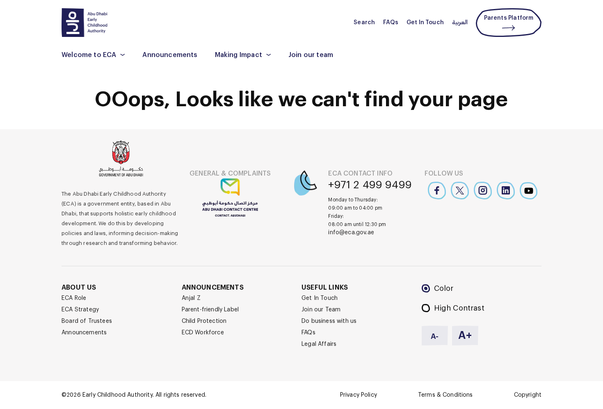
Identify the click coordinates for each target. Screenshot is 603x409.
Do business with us (329, 321)
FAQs (390, 22)
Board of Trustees (87, 321)
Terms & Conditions (445, 395)
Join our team (310, 55)
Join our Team (321, 310)
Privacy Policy (358, 395)
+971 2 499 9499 (370, 185)
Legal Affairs (319, 344)
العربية (460, 22)
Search (364, 22)
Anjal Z (191, 298)
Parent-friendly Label (210, 310)
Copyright (527, 395)
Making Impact (238, 55)
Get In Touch (425, 22)
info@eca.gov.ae (351, 232)
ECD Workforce (203, 333)
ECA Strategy (80, 310)
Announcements (169, 55)
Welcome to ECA (89, 55)
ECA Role (74, 298)
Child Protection (204, 321)
